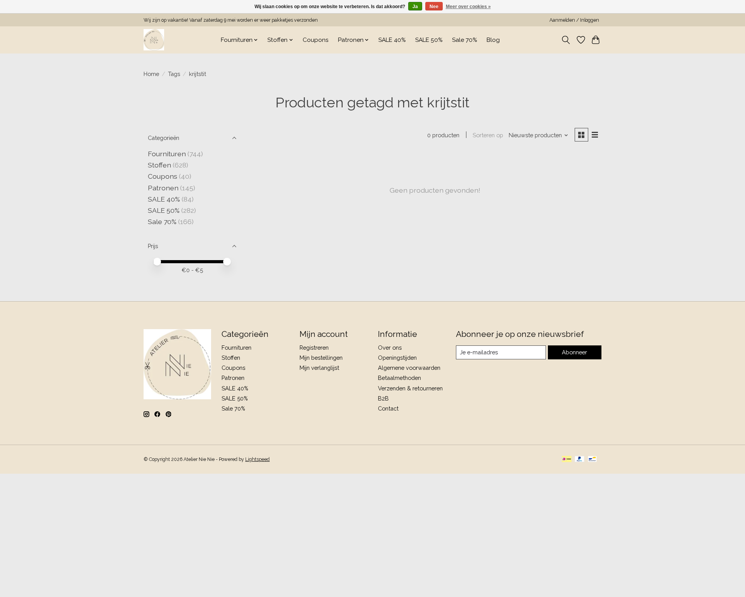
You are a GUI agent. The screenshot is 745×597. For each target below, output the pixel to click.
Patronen (163, 188)
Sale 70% (464, 39)
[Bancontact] (592, 459)
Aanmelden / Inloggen (574, 20)
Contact (388, 408)
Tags (174, 74)
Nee (434, 6)
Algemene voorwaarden (409, 367)
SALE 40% (392, 39)
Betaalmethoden (399, 377)
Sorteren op (488, 135)
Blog (493, 39)
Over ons (390, 347)
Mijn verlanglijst (319, 367)
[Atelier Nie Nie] (154, 39)
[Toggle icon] (566, 40)
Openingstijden (397, 357)
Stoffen (159, 165)
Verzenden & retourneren (410, 388)
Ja (415, 6)
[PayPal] (580, 459)
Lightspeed (257, 459)
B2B (383, 398)
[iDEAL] (567, 459)
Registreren (314, 347)
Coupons (316, 39)
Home (151, 74)
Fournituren (167, 154)
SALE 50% (429, 39)
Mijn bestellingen (321, 357)
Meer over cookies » (468, 6)
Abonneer (574, 352)
